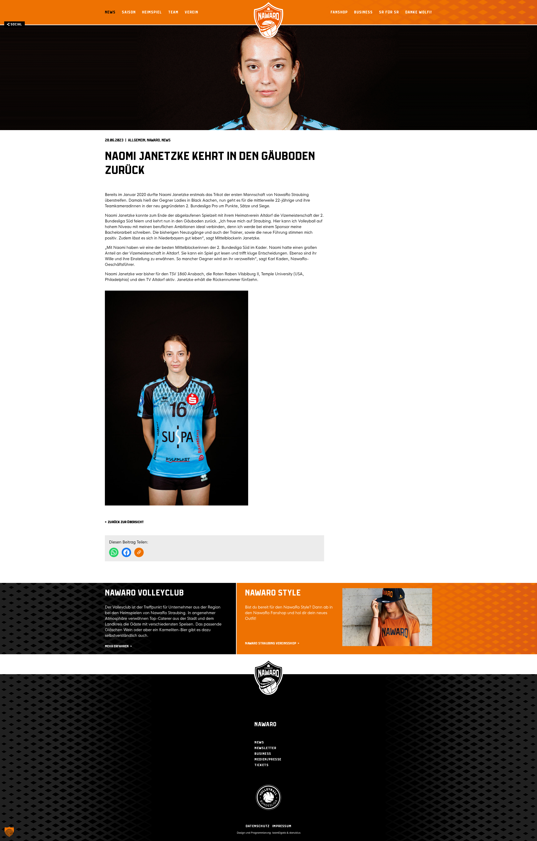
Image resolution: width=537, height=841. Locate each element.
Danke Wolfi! (418, 12)
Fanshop (339, 12)
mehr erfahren (117, 646)
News (110, 12)
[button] (9, 832)
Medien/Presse (267, 759)
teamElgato (279, 832)
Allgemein (136, 140)
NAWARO (153, 140)
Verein (191, 12)
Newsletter (265, 748)
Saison (129, 12)
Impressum (281, 826)
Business (363, 12)
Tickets (261, 765)
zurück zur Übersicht (126, 522)
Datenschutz (258, 826)
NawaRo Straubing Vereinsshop (270, 643)
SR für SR (389, 12)
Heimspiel (152, 12)
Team (173, 12)
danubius (294, 832)
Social (16, 24)
